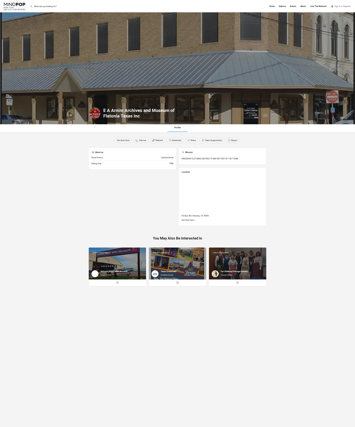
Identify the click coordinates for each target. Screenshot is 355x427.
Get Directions (188, 220)
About (303, 6)
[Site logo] (15, 6)
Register (347, 6)
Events (293, 6)
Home (272, 6)
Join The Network (318, 6)
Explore (282, 6)
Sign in (337, 6)
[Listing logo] (95, 113)
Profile (177, 127)
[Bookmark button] (117, 283)
